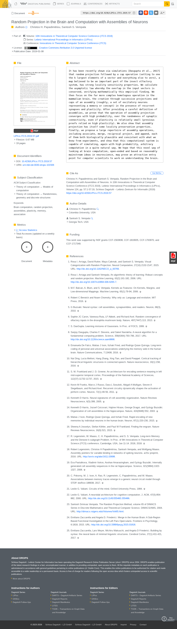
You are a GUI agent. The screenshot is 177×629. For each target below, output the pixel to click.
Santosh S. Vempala (74, 27)
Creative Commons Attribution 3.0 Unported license (65, 47)
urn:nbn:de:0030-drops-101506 (38, 165)
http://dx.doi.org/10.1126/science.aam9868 (92, 339)
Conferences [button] (94, 4)
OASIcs (16, 599)
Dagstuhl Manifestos (61, 602)
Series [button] (60, 4)
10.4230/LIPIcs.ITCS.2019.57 (37, 161)
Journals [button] (75, 4)
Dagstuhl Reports (59, 599)
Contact (143, 624)
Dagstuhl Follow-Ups (22, 602)
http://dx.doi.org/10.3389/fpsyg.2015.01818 (113, 524)
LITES (55, 606)
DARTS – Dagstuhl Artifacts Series (67, 595)
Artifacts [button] (114, 4)
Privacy (133, 624)
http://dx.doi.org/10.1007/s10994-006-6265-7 (93, 282)
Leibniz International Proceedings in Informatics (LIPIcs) (63, 39)
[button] (35, 4)
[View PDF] (34, 96)
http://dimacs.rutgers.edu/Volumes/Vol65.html (100, 511)
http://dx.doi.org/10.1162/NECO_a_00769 (98, 268)
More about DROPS (21, 579)
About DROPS (111, 624)
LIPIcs (15, 595)
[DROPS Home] (16, 4)
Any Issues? (171, 619)
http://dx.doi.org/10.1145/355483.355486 (108, 498)
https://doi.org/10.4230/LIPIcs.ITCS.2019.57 (88, 193)
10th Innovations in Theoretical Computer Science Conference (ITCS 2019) (74, 36)
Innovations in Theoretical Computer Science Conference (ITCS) (73, 43)
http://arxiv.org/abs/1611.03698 (99, 456)
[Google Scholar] (140, 291)
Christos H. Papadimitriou (45, 27)
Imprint (124, 624)
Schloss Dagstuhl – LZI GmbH (58, 624)
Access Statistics (28, 230)
